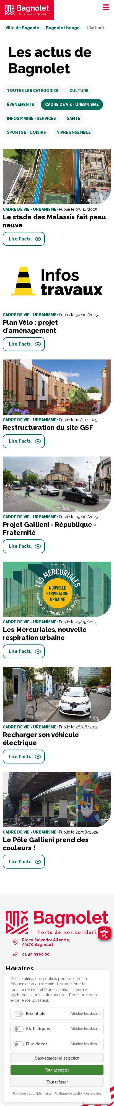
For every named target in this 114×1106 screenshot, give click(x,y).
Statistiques (38, 1028)
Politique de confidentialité (32, 1093)
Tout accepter (57, 1070)
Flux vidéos (36, 1044)
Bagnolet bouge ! (64, 28)
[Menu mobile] (104, 7)
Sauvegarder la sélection (57, 1058)
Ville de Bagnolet (24, 28)
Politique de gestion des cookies (78, 1093)
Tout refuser (57, 1082)
